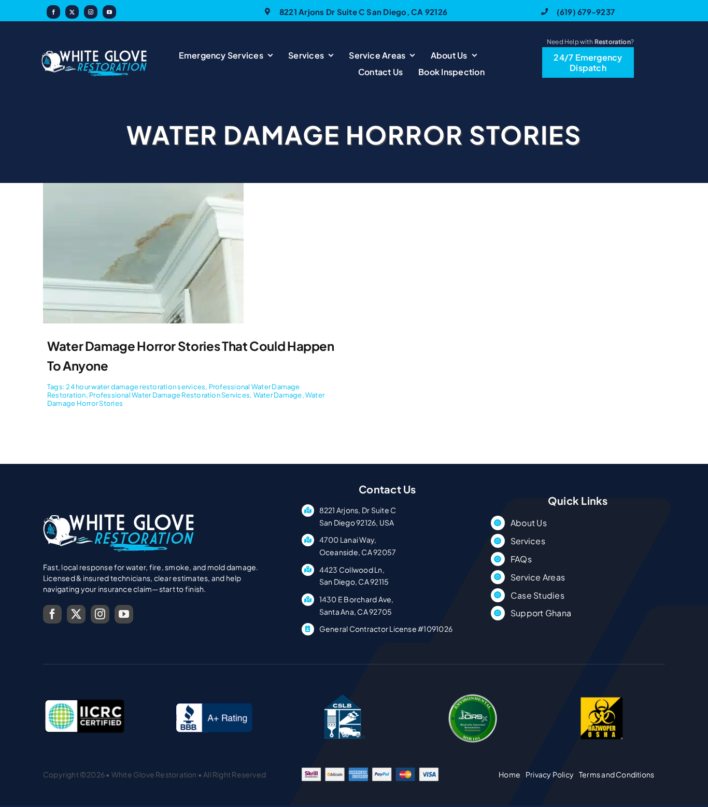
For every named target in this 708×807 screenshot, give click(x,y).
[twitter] (72, 12)
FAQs (521, 559)
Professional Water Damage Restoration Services (169, 395)
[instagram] (90, 12)
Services (528, 540)
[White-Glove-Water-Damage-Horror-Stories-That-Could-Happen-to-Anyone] (143, 186)
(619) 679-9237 (586, 12)
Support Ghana (541, 612)
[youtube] (109, 12)
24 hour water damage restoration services (135, 387)
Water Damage (277, 395)
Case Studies (537, 595)
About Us (529, 522)
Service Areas (538, 577)
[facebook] (53, 12)
